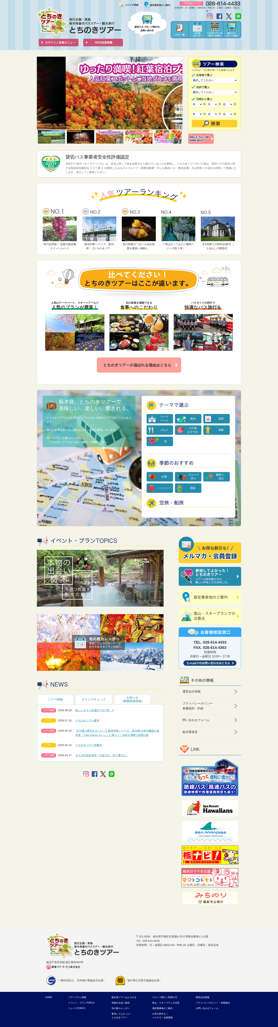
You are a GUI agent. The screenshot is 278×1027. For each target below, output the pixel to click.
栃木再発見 (190, 732)
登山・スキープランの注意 (165, 1002)
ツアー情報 (55, 699)
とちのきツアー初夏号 (88, 745)
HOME (48, 997)
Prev (42, 93)
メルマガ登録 (131, 5)
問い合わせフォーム (196, 720)
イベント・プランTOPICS (81, 1002)
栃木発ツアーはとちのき (124, 997)
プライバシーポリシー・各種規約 (213, 1002)
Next (178, 93)
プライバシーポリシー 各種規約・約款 (197, 706)
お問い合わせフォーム (207, 1008)
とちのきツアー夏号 (87, 720)
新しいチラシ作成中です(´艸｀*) (94, 710)
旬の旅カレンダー (121, 1008)
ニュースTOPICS (76, 1008)
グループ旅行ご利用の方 (164, 997)
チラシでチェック (94, 699)
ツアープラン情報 (77, 997)
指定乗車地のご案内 (160, 5)
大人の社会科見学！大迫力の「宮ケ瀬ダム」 (101, 755)
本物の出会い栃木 (121, 1002)
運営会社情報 (191, 691)
